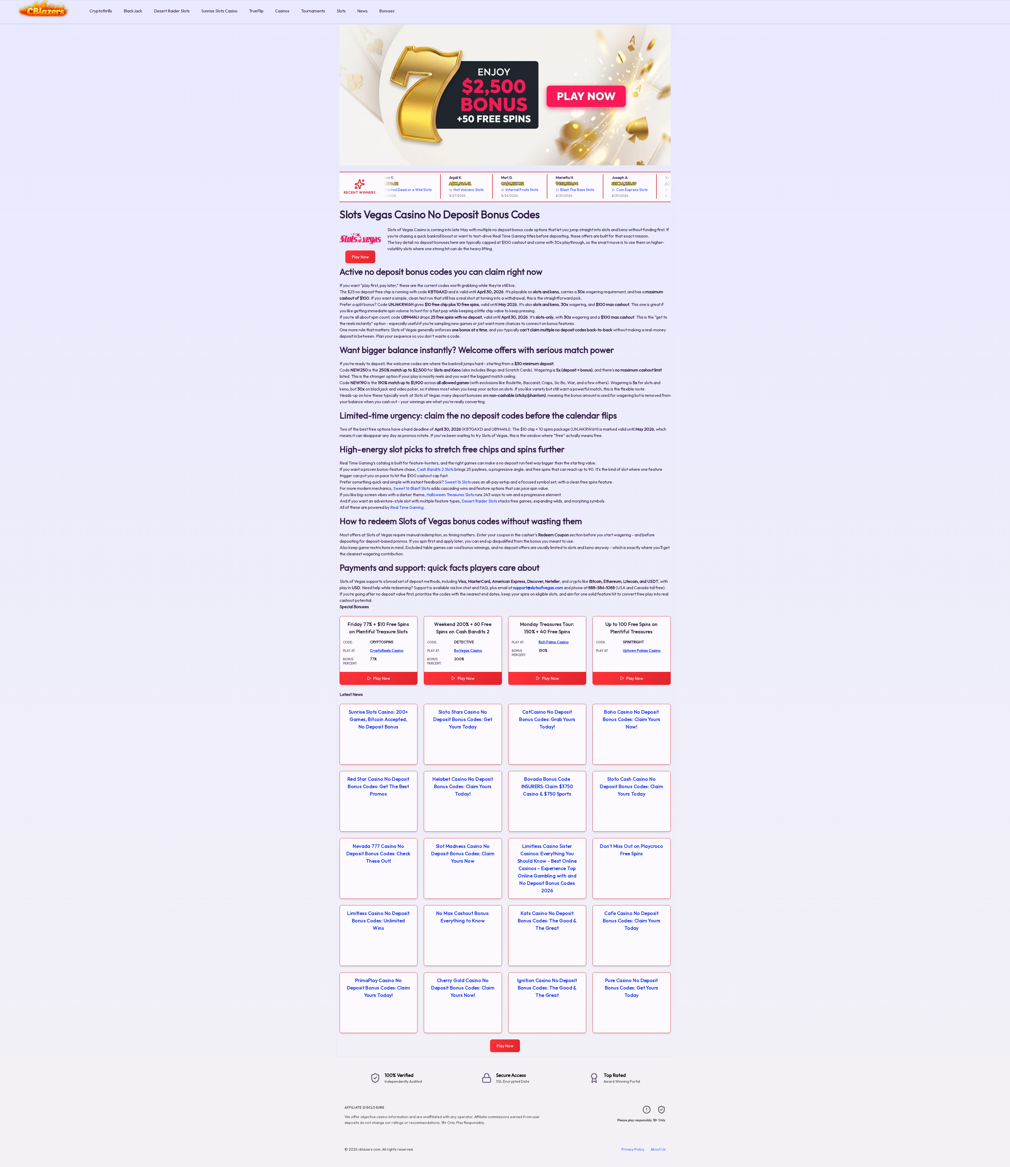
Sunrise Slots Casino (219, 10)
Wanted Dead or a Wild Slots (387, 189)
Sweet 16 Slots (458, 482)
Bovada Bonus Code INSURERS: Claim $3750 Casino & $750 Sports (547, 786)
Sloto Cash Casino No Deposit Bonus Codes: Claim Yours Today (631, 786)
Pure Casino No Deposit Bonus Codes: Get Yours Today (631, 987)
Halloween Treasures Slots (450, 494)
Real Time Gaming (407, 507)
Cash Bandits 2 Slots (435, 469)
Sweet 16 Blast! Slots (411, 488)
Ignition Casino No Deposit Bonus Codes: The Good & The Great (547, 987)
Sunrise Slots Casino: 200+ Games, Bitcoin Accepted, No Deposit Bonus (378, 719)
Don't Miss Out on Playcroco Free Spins (631, 850)
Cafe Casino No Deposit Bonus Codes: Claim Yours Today (631, 920)
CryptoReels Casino (386, 650)
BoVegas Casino (468, 650)
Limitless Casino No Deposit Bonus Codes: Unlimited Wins (378, 920)
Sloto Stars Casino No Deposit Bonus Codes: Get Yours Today (462, 719)
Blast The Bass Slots (556, 189)
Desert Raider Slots (172, 10)
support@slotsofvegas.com (538, 587)
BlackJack (133, 10)
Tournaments (313, 10)
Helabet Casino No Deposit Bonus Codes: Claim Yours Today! (463, 786)
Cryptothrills (101, 10)
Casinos (282, 10)
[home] (43, 19)
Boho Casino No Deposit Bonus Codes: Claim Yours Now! (631, 719)
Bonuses (386, 10)
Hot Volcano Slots (448, 189)
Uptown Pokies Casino (642, 650)
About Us (658, 1149)
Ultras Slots (658, 189)
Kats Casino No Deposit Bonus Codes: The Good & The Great (547, 920)
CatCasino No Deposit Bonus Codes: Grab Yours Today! (547, 719)
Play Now (360, 256)
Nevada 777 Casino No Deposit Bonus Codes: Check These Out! (378, 853)
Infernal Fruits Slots (501, 189)
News (362, 10)
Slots (341, 10)
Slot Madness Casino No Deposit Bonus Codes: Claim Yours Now (462, 853)
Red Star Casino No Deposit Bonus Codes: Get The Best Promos (378, 786)
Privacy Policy (633, 1149)
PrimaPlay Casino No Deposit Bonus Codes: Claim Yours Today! (378, 987)
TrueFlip (256, 10)
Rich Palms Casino (554, 642)
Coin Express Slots (611, 189)
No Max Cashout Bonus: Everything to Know (462, 917)
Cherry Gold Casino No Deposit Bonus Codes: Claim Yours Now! (462, 987)
